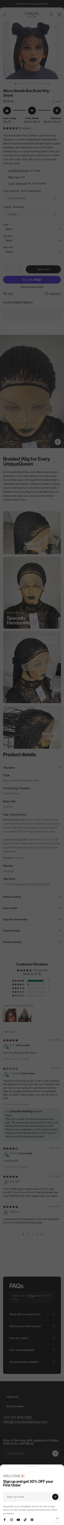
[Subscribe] (55, 1497)
